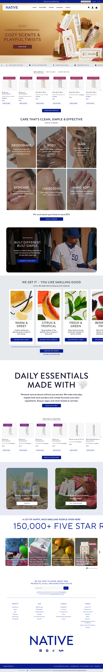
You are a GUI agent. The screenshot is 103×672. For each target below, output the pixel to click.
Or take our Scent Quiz (51, 354)
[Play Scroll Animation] (1, 65)
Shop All (39, 619)
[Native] (12, 7)
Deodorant (15, 607)
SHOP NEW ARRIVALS (51, 110)
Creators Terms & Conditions (88, 625)
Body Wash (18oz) (41, 92)
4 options (96, 443)
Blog (63, 614)
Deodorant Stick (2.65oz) (6, 93)
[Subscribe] (65, 588)
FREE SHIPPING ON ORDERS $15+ (51, 1)
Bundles (39, 614)
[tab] (39, 72)
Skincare (15, 614)
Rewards (87, 614)
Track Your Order (87, 612)
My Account (87, 609)
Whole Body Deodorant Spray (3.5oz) (93, 440)
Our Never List (64, 612)
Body (15, 609)
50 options (38, 96)
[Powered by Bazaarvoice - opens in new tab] (92, 568)
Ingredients (63, 607)
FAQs (87, 616)
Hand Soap (15, 616)
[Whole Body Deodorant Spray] (93, 430)
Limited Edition (39, 612)
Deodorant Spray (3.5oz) (76, 439)
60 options (4, 98)
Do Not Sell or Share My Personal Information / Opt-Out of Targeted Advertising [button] (69, 670)
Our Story (63, 609)
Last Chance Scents (39, 616)
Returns (88, 619)
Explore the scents (51, 351)
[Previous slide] (36, 1)
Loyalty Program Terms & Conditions (88, 622)
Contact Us (88, 607)
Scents (63, 619)
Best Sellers (39, 609)
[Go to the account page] (92, 7)
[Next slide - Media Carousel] (99, 552)
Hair (15, 612)
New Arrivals (39, 607)
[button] (88, 7)
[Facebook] (40, 651)
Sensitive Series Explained (63, 616)
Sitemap (87, 627)
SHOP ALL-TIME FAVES (51, 457)
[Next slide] (100, 90)
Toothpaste (15, 619)
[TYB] (61, 651)
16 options (79, 441)
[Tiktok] (53, 651)
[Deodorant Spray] (76, 430)
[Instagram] (47, 651)
